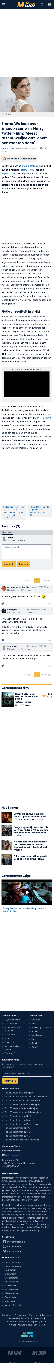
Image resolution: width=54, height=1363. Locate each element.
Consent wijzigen (17, 1325)
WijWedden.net (11, 1293)
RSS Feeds (33, 1325)
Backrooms (9, 1034)
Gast (10, 537)
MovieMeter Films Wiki (19, 1318)
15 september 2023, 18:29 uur (39, 610)
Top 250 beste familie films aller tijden (22, 1104)
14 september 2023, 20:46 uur (39, 587)
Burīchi (35, 1031)
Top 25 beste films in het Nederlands (21, 1139)
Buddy (7, 1038)
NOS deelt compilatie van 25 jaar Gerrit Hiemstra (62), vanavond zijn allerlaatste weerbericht (13, 512)
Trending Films (9, 1015)
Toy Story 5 (9, 1053)
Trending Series (36, 1015)
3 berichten (7, 532)
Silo (33, 1023)
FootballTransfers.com (15, 1262)
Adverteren (45, 1315)
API (43, 1325)
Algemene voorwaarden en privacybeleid (26, 1321)
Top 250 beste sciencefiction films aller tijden (25, 1096)
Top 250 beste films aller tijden (18, 1093)
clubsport (12, 609)
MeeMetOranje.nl (12, 1305)
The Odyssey (10, 1023)
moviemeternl (14, 1246)
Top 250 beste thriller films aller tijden (22, 1100)
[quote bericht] (49, 604)
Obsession (9, 1042)
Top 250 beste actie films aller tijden (21, 1108)
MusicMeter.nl (11, 1281)
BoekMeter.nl (10, 1285)
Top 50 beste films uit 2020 (17, 1128)
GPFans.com (10, 1274)
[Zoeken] (42, 4)
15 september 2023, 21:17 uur (39, 646)
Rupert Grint (9, 173)
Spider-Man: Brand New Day (13, 1029)
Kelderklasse (10, 1297)
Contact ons (20, 1315)
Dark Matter (37, 1035)
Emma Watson (30, 166)
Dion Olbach (7, 148)
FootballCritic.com (12, 1266)
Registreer (7, 1315)
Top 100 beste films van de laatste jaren (23, 1112)
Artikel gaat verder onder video (26, 369)
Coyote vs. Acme (12, 1019)
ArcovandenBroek (17, 587)
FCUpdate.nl (10, 1270)
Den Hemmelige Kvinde (12, 1048)
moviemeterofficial (16, 1242)
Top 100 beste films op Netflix (18, 1116)
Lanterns (36, 1019)
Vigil (33, 1039)
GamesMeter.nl (11, 1289)
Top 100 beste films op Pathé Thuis (21, 1124)
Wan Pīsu (36, 1047)
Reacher (35, 1043)
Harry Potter (27, 169)
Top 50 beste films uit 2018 (17, 1132)
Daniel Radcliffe (43, 417)
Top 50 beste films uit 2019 (17, 1136)
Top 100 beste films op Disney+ (19, 1120)
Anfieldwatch (10, 1301)
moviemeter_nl (14, 1251)
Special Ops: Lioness (41, 1027)
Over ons (33, 1315)
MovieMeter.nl (11, 1278)
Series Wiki (38, 1318)
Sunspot (12, 646)
